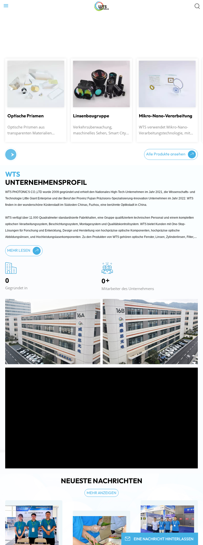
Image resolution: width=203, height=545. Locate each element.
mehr (13, 68)
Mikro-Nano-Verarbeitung (165, 116)
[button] (12, 154)
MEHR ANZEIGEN (101, 492)
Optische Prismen (25, 116)
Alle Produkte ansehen (166, 153)
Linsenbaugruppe (91, 116)
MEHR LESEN (19, 250)
